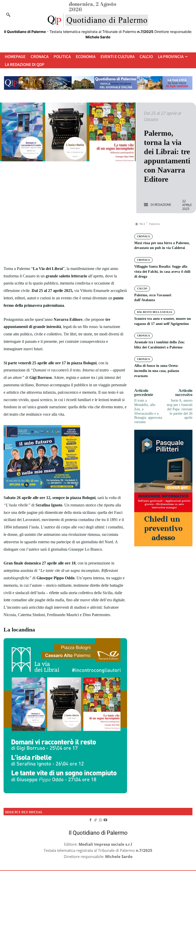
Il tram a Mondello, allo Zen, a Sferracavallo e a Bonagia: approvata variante (148, 411)
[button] (8, 14)
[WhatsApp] (83, 227)
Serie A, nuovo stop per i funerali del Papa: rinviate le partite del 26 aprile (179, 409)
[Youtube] (105, 819)
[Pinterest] (71, 227)
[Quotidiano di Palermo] (98, 20)
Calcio (142, 288)
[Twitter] (59, 227)
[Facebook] (48, 227)
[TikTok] (95, 819)
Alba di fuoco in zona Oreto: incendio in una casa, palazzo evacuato (156, 371)
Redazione (162, 205)
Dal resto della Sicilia (154, 312)
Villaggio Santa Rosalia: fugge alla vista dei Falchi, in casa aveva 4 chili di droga (162, 271)
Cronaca (143, 236)
